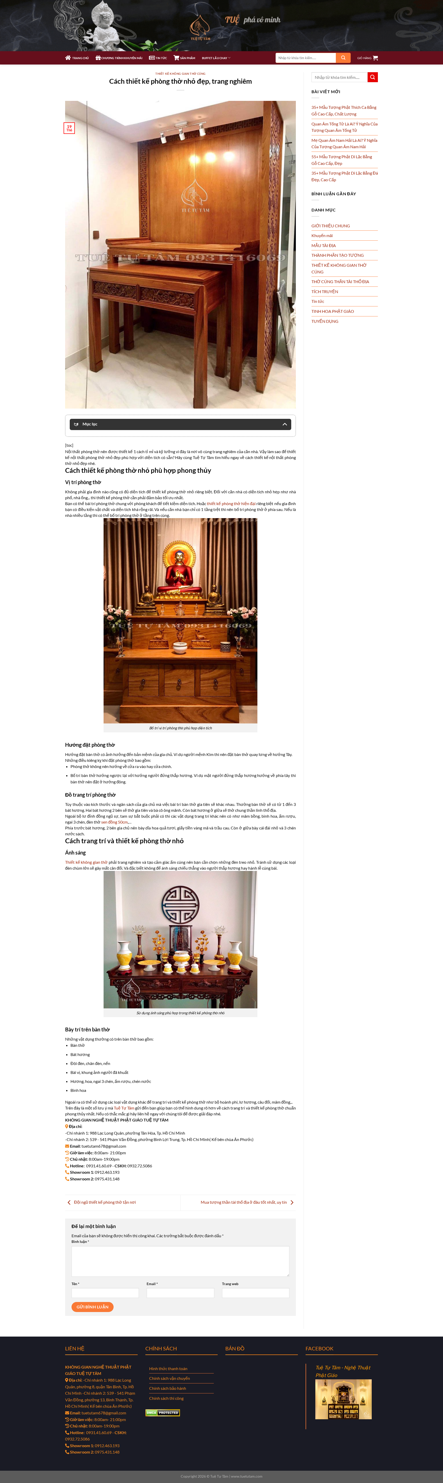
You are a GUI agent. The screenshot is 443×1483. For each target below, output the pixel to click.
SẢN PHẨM (187, 58)
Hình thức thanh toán (168, 1368)
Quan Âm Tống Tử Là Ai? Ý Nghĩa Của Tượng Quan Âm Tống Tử (344, 127)
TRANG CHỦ (80, 58)
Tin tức (317, 301)
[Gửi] (343, 58)
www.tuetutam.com (247, 1476)
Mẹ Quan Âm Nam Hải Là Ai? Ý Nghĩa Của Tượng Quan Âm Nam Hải (344, 143)
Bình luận (80, 1241)
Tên (75, 1284)
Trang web (230, 1284)
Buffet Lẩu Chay (214, 58)
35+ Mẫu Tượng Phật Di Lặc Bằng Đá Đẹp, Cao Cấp (344, 176)
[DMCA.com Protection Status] (162, 1412)
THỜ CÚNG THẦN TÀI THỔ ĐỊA (340, 281)
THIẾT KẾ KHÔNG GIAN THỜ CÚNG (180, 73)
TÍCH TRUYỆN (324, 291)
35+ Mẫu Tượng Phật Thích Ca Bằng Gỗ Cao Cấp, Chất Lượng (343, 110)
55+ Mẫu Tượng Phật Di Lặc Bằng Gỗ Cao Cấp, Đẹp (341, 160)
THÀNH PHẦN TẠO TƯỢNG (337, 255)
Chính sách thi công (166, 1398)
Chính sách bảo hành (167, 1388)
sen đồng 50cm (114, 821)
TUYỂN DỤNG (324, 321)
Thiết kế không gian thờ (86, 862)
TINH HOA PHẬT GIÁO (332, 311)
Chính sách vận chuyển (169, 1378)
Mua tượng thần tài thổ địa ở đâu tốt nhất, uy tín (244, 1202)
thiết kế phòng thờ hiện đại (231, 503)
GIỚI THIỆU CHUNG (330, 225)
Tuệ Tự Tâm (124, 1107)
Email (152, 1284)
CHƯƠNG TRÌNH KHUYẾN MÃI (121, 58)
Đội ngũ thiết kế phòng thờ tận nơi (104, 1202)
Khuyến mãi (322, 235)
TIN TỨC (161, 58)
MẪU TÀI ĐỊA (323, 245)
